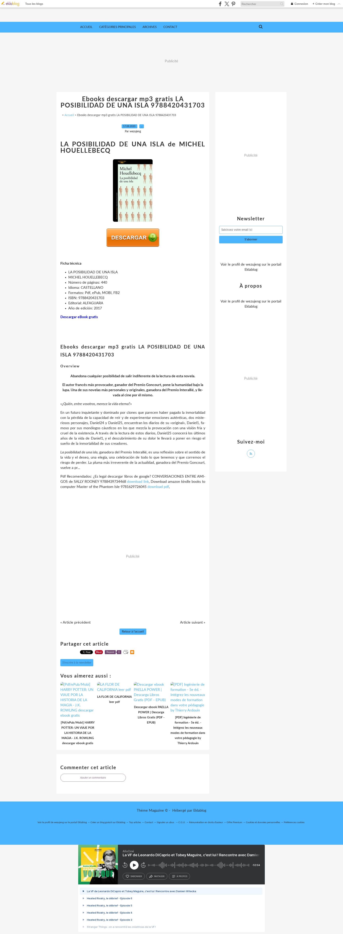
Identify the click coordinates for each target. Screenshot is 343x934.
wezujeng (253, 264)
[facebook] (220, 4)
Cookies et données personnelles (263, 822)
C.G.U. (181, 822)
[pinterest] (233, 4)
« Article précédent (75, 622)
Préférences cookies (294, 822)
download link (138, 482)
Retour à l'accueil (133, 631)
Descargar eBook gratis (79, 317)
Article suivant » (192, 622)
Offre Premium (234, 822)
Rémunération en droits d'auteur (206, 822)
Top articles (135, 822)
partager (159, 876)
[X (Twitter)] (226, 4)
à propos (182, 876)
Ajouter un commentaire (93, 777)
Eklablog (199, 810)
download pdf (158, 487)
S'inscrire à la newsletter (76, 662)
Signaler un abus (166, 822)
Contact (170, 27)
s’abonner (136, 876)
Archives (150, 27)
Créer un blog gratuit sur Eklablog (108, 822)
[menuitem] (86, 27)
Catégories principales (117, 27)
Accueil (86, 27)
